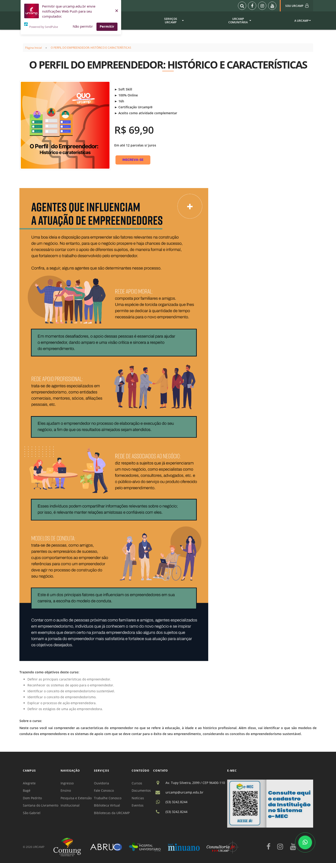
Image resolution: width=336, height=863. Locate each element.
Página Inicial (33, 48)
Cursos (137, 783)
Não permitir (83, 26)
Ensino (66, 790)
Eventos (138, 805)
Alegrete (29, 783)
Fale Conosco (104, 790)
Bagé (26, 790)
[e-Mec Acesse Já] (270, 803)
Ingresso (67, 783)
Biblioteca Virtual (107, 805)
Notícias (138, 798)
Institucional (70, 805)
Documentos (141, 790)
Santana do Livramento (40, 805)
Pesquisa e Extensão (76, 798)
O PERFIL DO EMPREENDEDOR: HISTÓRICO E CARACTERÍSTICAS (91, 48)
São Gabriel (31, 813)
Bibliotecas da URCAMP (112, 813)
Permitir (107, 26)
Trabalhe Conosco (107, 798)
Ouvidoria (101, 783)
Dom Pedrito (32, 798)
